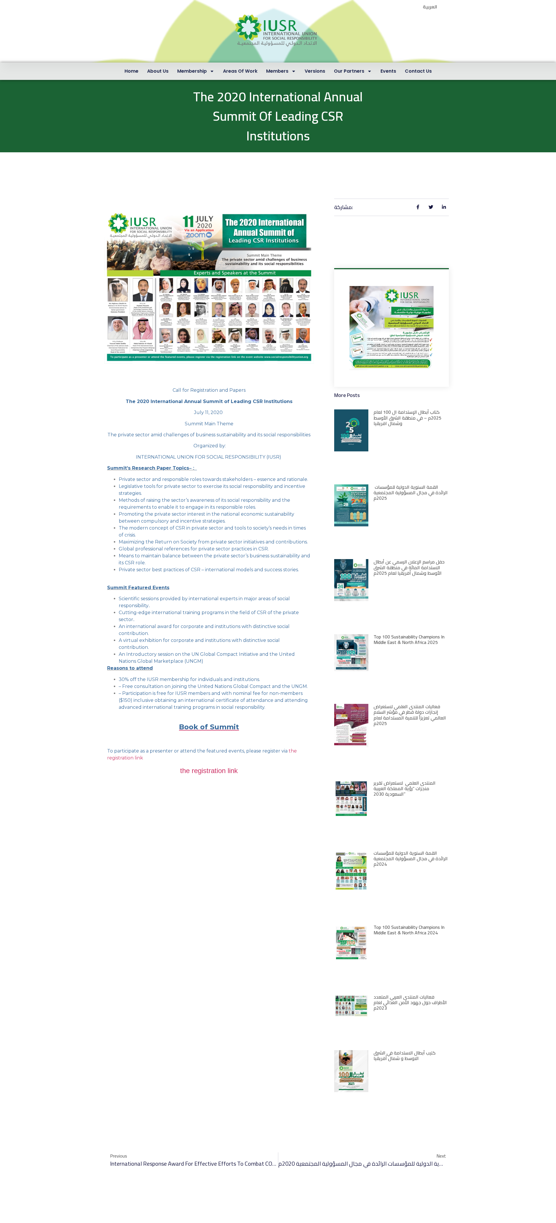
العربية (430, 6)
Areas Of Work (240, 71)
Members (277, 71)
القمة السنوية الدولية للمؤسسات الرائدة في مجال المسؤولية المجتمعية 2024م (411, 858)
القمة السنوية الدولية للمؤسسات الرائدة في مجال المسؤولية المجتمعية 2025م (411, 492)
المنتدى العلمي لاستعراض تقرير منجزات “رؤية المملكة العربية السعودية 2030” (405, 788)
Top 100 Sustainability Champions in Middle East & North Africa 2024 (409, 930)
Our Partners (349, 71)
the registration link (209, 771)
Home (131, 71)
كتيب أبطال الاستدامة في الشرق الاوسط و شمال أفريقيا (405, 1055)
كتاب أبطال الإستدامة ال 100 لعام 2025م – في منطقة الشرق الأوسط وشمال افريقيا (407, 417)
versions (315, 71)
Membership (192, 71)
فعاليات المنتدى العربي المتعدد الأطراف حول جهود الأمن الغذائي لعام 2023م (410, 1002)
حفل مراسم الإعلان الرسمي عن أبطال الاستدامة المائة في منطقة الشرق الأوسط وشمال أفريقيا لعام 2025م (409, 567)
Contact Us (418, 71)
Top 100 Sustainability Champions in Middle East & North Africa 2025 (409, 639)
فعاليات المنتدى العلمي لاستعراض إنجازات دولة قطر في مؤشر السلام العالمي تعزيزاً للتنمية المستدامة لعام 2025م (410, 715)
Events (388, 71)
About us (158, 71)
